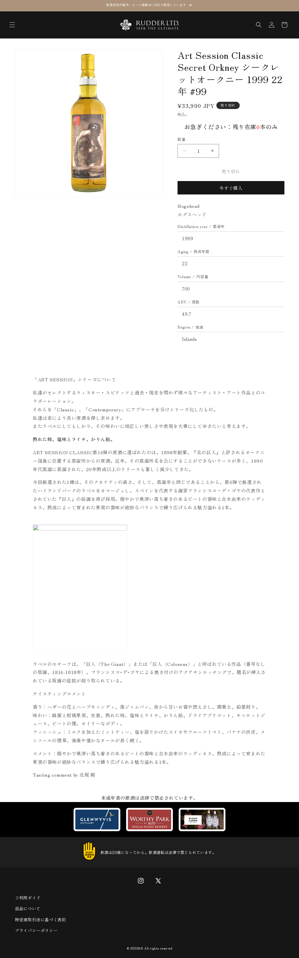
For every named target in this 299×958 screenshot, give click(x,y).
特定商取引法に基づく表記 (40, 919)
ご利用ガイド (28, 898)
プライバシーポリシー (36, 930)
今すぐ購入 (231, 188)
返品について (28, 908)
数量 (181, 139)
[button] (12, 24)
